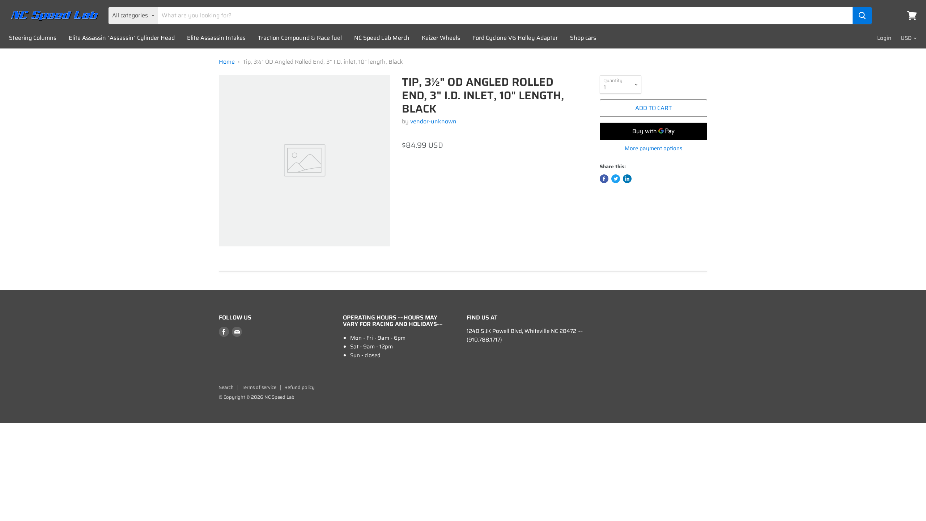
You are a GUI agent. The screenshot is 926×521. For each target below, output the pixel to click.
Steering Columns (32, 37)
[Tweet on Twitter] (615, 178)
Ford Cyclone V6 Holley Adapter (515, 37)
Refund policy (299, 387)
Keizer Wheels (441, 37)
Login (884, 38)
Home (227, 62)
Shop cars (583, 37)
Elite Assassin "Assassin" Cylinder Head (122, 37)
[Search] (862, 15)
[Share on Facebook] (604, 178)
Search (226, 387)
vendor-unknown (433, 121)
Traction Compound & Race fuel (300, 37)
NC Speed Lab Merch (381, 37)
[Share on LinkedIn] (627, 178)
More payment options (653, 148)
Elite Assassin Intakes (216, 37)
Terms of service (259, 387)
